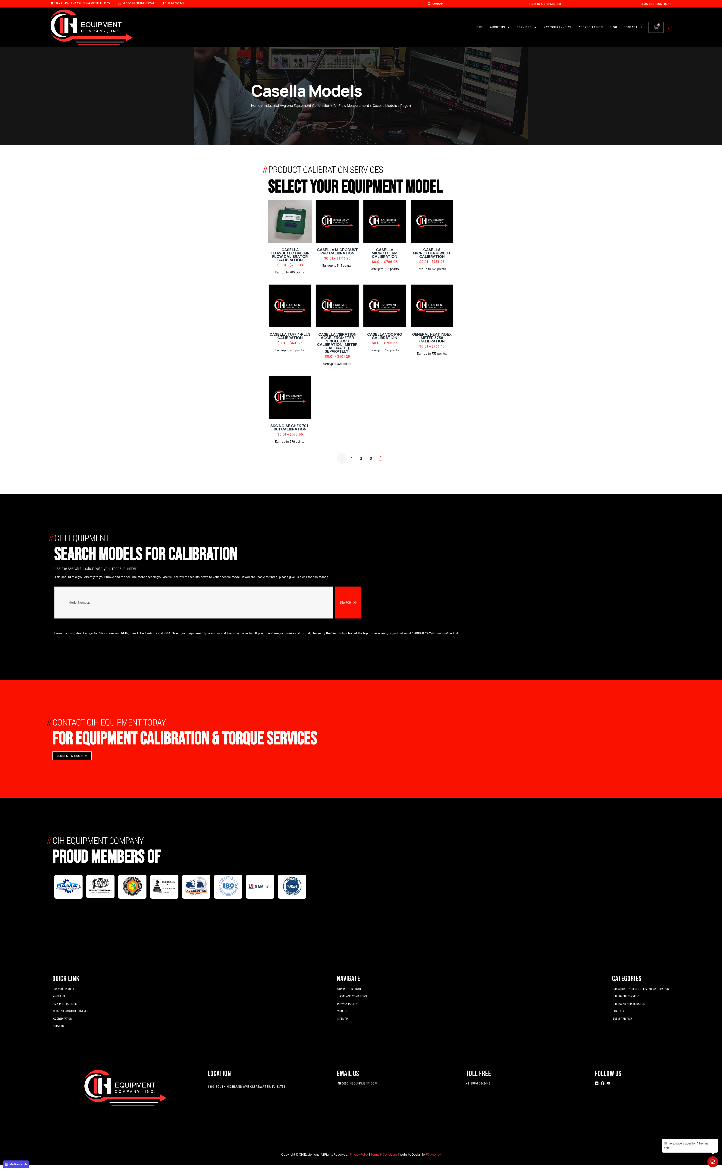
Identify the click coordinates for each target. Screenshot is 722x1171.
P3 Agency (433, 1154)
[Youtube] (608, 1083)
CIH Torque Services (626, 996)
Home (479, 27)
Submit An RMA (622, 1018)
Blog (613, 27)
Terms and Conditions (352, 996)
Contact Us (633, 27)
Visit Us (342, 1011)
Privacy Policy (347, 1004)
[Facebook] (602, 1083)
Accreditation (591, 27)
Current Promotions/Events (72, 1011)
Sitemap (342, 1018)
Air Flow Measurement (351, 105)
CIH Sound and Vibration (629, 1004)
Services (524, 27)
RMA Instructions (65, 1004)
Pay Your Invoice (558, 27)
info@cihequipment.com (357, 1083)
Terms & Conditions (384, 1154)
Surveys (58, 1026)
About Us (497, 27)
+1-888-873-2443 (478, 1083)
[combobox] (193, 603)
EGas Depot (620, 1011)
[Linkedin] (597, 1083)
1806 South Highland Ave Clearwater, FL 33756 (246, 1086)
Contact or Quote (349, 989)
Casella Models (385, 105)
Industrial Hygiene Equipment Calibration (297, 105)
